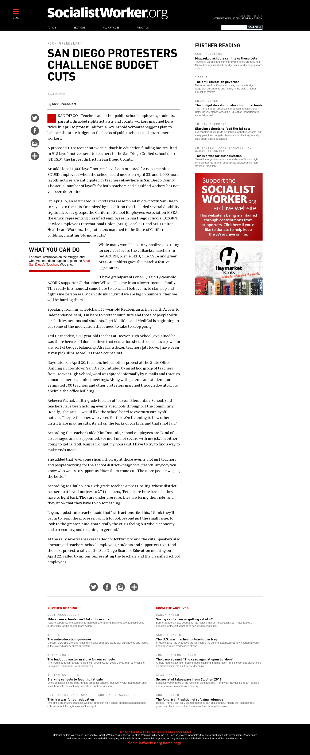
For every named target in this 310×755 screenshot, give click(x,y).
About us (143, 27)
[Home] (126, 13)
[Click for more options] (35, 158)
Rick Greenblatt (64, 43)
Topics (51, 27)
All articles (111, 27)
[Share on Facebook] (35, 133)
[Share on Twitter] (35, 120)
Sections (79, 27)
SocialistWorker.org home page (155, 742)
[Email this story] (35, 146)
